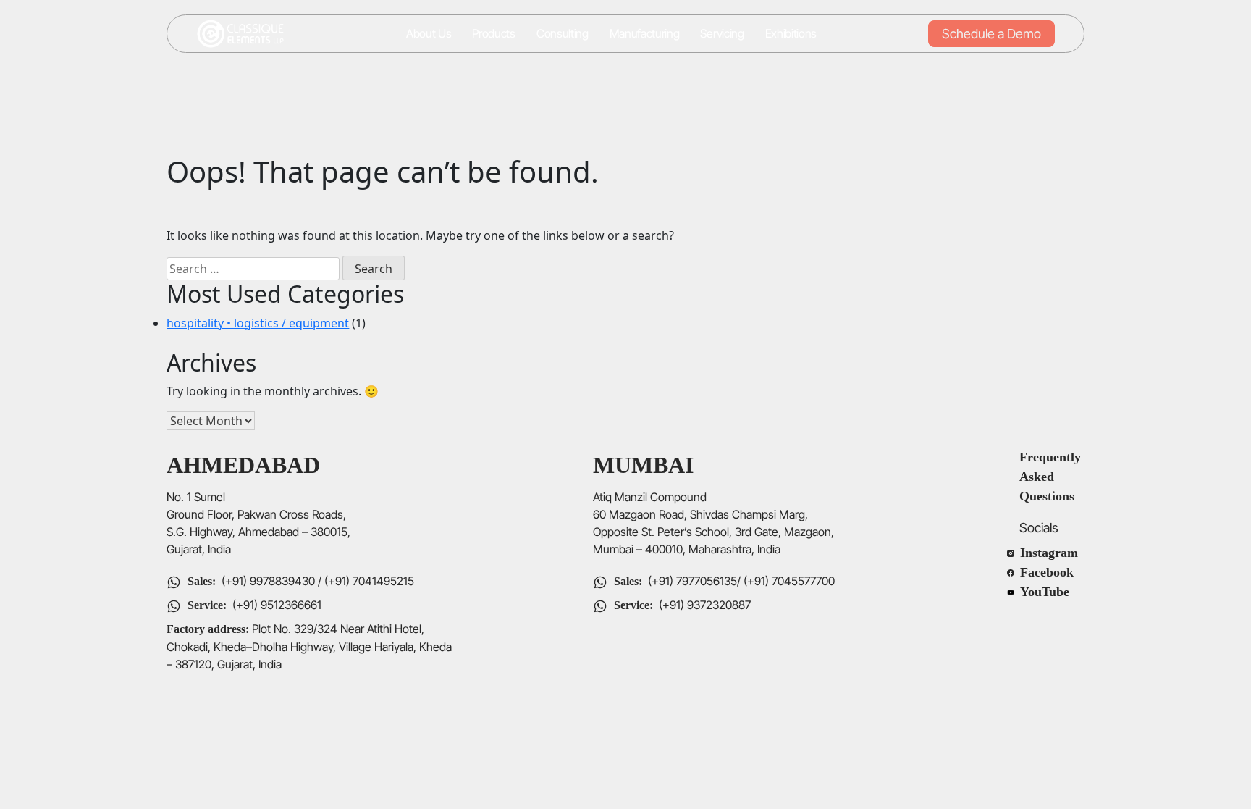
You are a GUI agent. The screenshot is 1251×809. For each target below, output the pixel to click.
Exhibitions (791, 34)
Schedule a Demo (991, 33)
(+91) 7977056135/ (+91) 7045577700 (741, 581)
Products (493, 34)
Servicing (722, 34)
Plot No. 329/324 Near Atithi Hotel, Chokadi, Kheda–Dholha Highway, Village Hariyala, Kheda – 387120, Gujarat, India (309, 646)
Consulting (562, 34)
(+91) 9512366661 (276, 605)
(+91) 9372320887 (705, 605)
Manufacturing (645, 34)
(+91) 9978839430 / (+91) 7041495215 (316, 581)
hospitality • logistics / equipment (258, 323)
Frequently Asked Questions (1051, 476)
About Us (428, 34)
